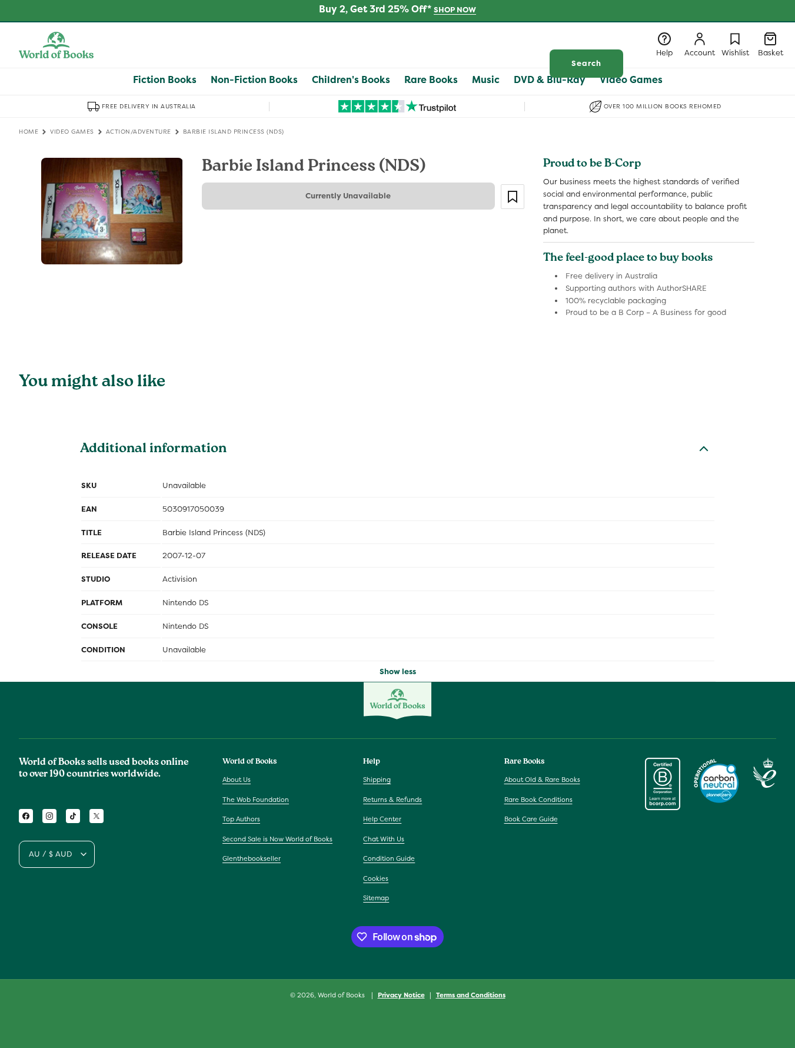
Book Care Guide (531, 819)
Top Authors (241, 819)
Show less (398, 671)
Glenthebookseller (251, 858)
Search (586, 63)
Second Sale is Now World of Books (277, 839)
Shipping (377, 779)
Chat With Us (383, 839)
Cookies (375, 878)
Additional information (153, 450)
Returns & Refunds (392, 799)
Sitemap (376, 897)
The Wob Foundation (255, 799)
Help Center (382, 819)
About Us (236, 779)
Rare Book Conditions (538, 799)
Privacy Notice (401, 995)
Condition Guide (389, 858)
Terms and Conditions (470, 995)
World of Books (342, 995)
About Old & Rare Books (542, 779)
